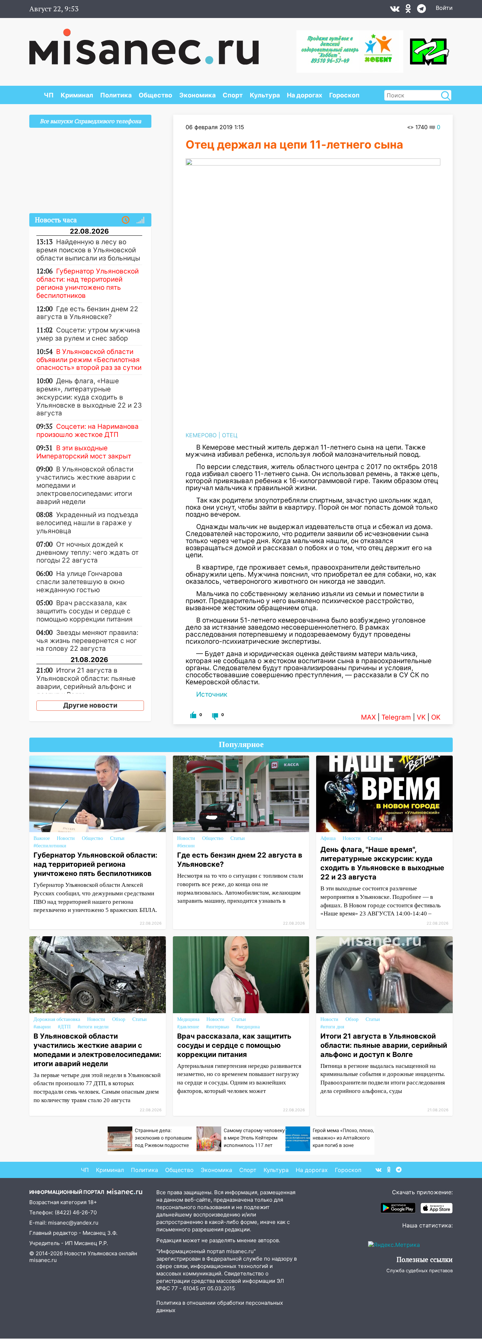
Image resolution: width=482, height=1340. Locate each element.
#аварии (42, 1026)
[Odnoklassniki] (408, 10)
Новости (66, 838)
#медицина (248, 1026)
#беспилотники (50, 845)
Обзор (118, 1019)
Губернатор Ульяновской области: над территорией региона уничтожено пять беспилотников (95, 864)
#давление (188, 1026)
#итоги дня (332, 1026)
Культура (265, 95)
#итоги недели (93, 1026)
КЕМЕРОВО (201, 435)
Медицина (188, 1019)
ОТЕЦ (229, 435)
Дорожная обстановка (57, 1019)
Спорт (233, 95)
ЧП (49, 95)
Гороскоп (344, 95)
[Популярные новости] (140, 220)
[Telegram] (421, 10)
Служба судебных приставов (419, 1270)
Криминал (77, 95)
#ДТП (64, 1026)
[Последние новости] (125, 220)
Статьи (117, 838)
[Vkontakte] (394, 10)
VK (421, 717)
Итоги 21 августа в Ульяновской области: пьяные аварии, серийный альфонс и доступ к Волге (383, 1045)
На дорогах (304, 95)
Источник (211, 694)
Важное (42, 838)
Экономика (197, 95)
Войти (444, 7)
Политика (116, 95)
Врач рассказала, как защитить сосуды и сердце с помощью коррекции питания (234, 1045)
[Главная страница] (144, 43)
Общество (155, 95)
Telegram (396, 717)
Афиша (328, 838)
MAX (368, 717)
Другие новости (90, 705)
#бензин (186, 845)
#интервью (217, 1026)
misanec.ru (43, 1260)
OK (435, 717)
